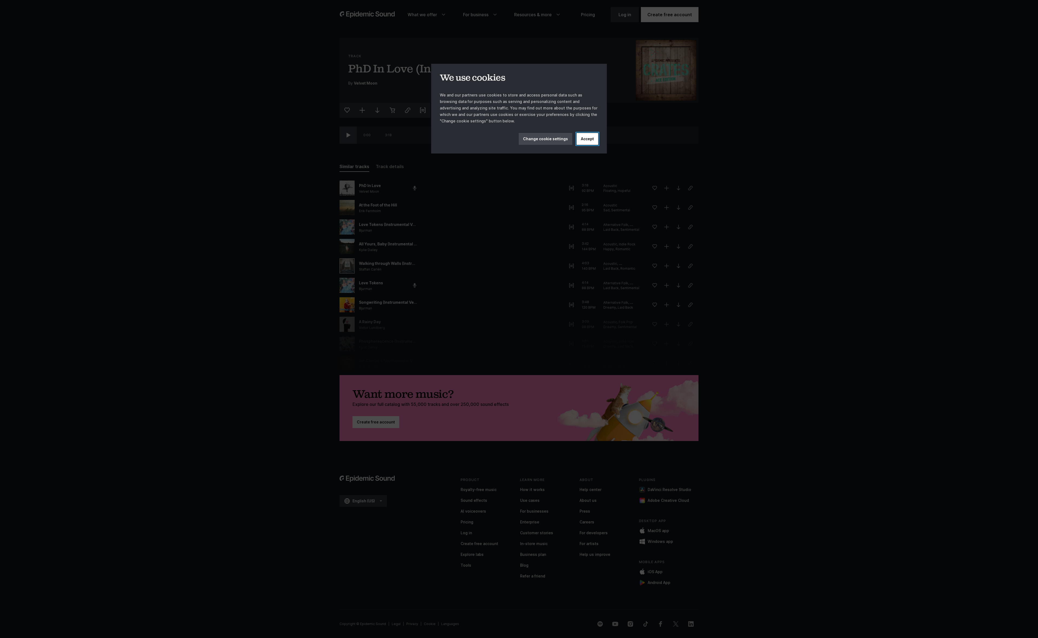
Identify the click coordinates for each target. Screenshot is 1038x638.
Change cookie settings (545, 138)
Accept (587, 138)
